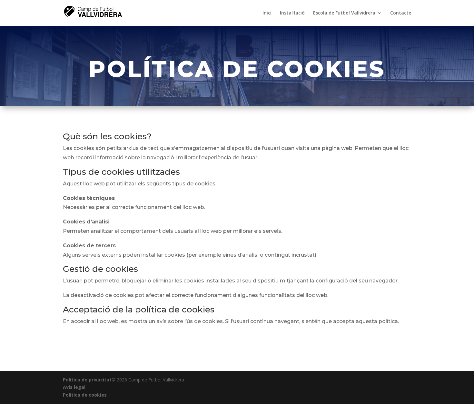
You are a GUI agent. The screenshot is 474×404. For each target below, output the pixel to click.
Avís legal (74, 387)
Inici (267, 13)
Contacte (400, 13)
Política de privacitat (87, 380)
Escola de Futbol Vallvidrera (344, 13)
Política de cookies (85, 395)
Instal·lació (292, 13)
